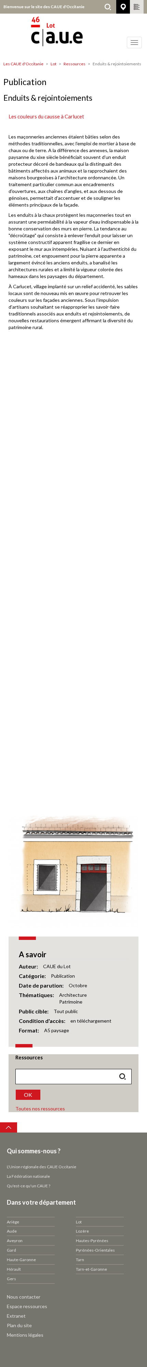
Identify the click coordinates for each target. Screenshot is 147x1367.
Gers (11, 1278)
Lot (53, 63)
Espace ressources (27, 1306)
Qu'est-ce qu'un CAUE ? (28, 1185)
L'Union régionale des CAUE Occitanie (41, 1166)
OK (28, 1094)
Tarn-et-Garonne (91, 1269)
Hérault (14, 1269)
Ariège (13, 1221)
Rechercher (108, 7)
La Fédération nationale (28, 1176)
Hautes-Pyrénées (92, 1240)
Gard (11, 1250)
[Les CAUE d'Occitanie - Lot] (73, 36)
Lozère (82, 1231)
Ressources (74, 63)
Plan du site (19, 1325)
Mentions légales (25, 1335)
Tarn (80, 1259)
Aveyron (15, 1240)
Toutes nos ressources (40, 1108)
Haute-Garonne (21, 1259)
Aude (12, 1231)
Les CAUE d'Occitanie (23, 63)
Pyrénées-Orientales (95, 1250)
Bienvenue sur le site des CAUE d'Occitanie (43, 6)
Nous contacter (23, 1297)
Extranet (16, 1316)
